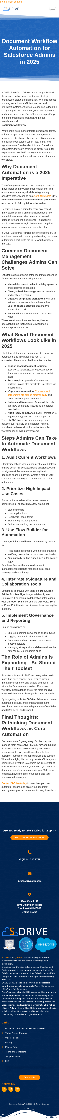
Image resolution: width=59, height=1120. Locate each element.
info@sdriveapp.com (29, 881)
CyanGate (18, 957)
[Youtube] (17, 1089)
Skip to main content (11, 1)
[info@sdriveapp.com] (29, 874)
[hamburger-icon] (52, 9)
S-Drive (5, 957)
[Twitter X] (4, 1089)
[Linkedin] (10, 1089)
